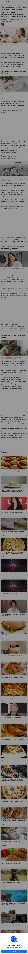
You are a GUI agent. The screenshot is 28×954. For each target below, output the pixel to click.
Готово (14, 951)
